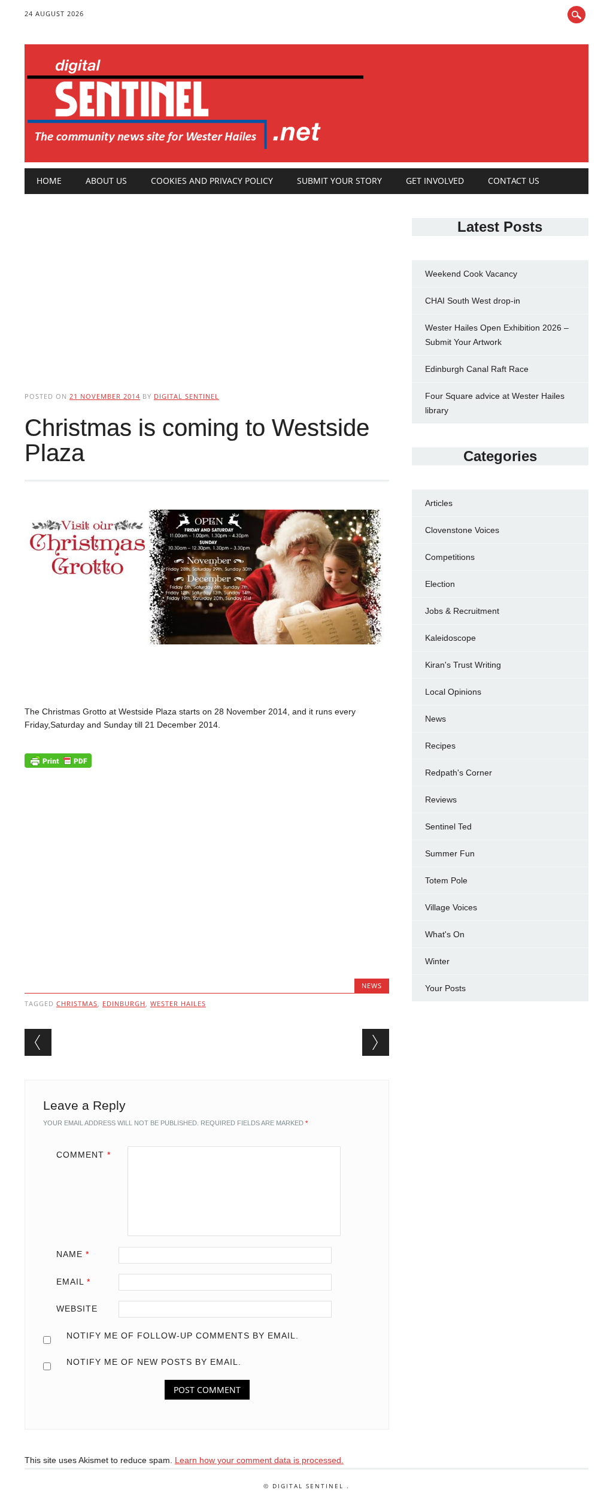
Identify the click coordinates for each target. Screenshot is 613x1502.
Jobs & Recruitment (462, 611)
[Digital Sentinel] (195, 150)
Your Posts (445, 988)
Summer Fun (450, 853)
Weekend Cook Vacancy (471, 273)
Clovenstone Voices (462, 530)
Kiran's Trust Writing (463, 665)
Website (77, 1308)
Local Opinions (453, 692)
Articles (439, 503)
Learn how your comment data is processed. (259, 1460)
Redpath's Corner (458, 772)
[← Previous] (38, 1042)
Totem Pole (446, 880)
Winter (437, 961)
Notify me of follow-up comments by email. (182, 1335)
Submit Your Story (339, 180)
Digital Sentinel (186, 396)
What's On (445, 934)
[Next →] (375, 1042)
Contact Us (513, 180)
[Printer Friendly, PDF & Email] (58, 763)
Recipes (440, 745)
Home (49, 180)
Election (440, 584)
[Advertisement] (207, 283)
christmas (77, 1003)
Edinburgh (123, 1003)
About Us (106, 180)
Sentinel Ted (448, 826)
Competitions (450, 557)
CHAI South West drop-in (472, 300)
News (372, 985)
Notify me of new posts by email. (153, 1362)
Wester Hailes (178, 1003)
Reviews (441, 799)
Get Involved (435, 180)
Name (72, 1254)
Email (73, 1281)
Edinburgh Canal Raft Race (477, 369)
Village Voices (451, 907)
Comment (83, 1154)
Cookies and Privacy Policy (212, 180)
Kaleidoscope (450, 638)
